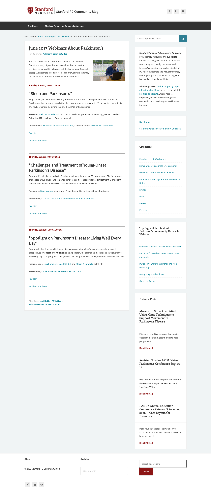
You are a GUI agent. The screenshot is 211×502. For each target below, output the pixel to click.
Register (33, 132)
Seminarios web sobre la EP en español (158, 165)
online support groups (168, 86)
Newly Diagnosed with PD (151, 274)
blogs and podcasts (148, 93)
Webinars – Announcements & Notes (156, 172)
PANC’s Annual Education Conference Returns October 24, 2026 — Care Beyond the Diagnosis (159, 411)
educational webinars (149, 90)
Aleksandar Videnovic (49, 114)
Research (143, 203)
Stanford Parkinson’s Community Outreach (160, 128)
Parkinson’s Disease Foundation (57, 125)
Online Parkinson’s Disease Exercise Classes (160, 246)
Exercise (143, 210)
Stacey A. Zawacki (84, 263)
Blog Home (144, 121)
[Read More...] (146, 348)
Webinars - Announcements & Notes (44, 304)
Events (142, 189)
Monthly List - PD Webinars (51, 301)
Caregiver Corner (147, 280)
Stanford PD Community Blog (77, 11)
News (142, 196)
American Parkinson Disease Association (61, 271)
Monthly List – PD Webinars (152, 159)
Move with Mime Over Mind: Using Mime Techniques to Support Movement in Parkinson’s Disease (158, 316)
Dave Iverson (46, 190)
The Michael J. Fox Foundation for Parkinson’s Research (69, 198)
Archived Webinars (38, 140)
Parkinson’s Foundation (101, 125)
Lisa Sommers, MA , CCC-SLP (57, 263)
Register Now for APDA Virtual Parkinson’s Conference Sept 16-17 (160, 363)
